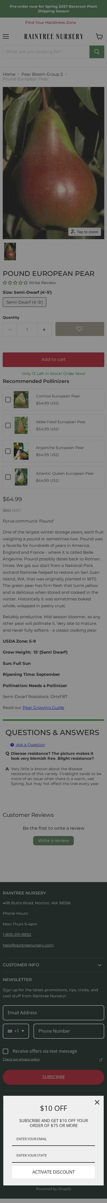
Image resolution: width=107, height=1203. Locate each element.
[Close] (97, 1102)
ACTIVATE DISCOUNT (53, 1172)
